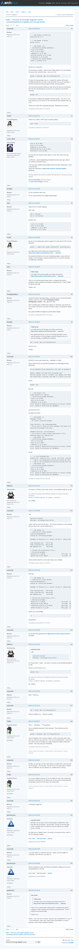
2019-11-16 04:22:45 (34, 801)
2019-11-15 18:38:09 (34, 510)
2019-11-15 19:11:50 (34, 644)
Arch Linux (9, 3)
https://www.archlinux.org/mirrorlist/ (58, 633)
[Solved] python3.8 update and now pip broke (26, 22)
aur (29, 500)
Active (63, 14)
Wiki (53, 3)
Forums (48, 3)
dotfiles (33, 500)
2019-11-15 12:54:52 (34, 203)
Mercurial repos (41, 838)
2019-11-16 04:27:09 (34, 849)
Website (11, 740)
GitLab (58, 3)
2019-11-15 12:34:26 (34, 189)
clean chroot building (34, 179)
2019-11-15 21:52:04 (34, 691)
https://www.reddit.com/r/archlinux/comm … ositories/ (45, 253)
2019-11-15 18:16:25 (34, 486)
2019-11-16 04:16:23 (34, 760)
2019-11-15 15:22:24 (34, 294)
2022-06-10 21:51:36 (34, 890)
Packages (42, 3)
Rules (12, 12)
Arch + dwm (32, 838)
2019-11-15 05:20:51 (34, 28)
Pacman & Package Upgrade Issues (28, 20)
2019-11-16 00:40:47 (34, 721)
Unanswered (69, 14)
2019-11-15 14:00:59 (34, 267)
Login (29, 12)
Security (64, 3)
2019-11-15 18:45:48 (34, 570)
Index (7, 12)
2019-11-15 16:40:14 (34, 322)
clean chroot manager (36, 181)
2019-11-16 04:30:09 (34, 863)
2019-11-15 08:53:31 (34, 116)
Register (23, 12)
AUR (69, 3)
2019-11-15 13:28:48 (34, 237)
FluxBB (70, 942)
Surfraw (50, 838)
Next (17, 25)
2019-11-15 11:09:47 (34, 139)
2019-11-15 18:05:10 (34, 356)
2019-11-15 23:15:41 (34, 705)
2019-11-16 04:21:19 (34, 774)
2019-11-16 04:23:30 (34, 815)
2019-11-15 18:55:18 (34, 630)
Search (17, 12)
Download (74, 3)
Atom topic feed (68, 940)
